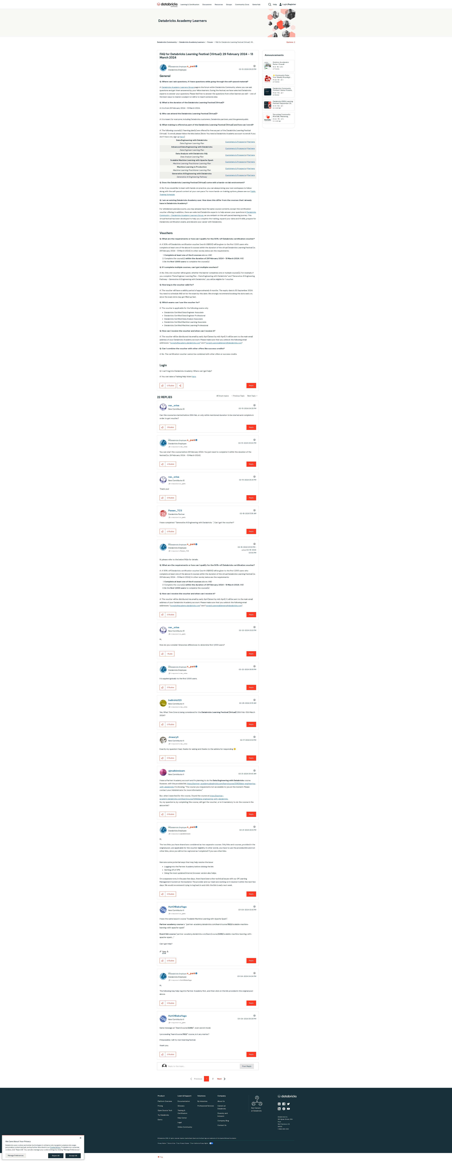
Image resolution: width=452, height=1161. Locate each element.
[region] (43, 1147)
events (214, 579)
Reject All (55, 1156)
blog (221, 584)
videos (227, 584)
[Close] (80, 1138)
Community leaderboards (215, 576)
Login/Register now (214, 593)
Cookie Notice (55, 1147)
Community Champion (246, 576)
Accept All (73, 1156)
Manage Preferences (16, 1156)
